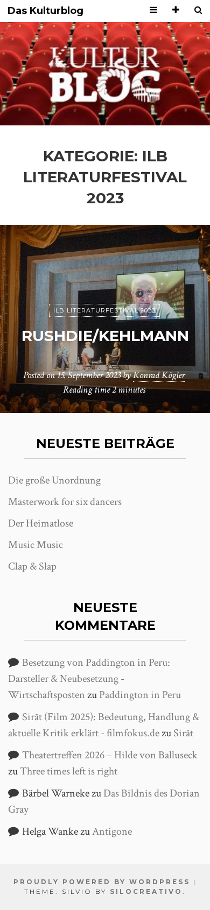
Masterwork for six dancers (65, 502)
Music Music (35, 545)
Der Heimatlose (40, 523)
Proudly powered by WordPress (101, 882)
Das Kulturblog (45, 11)
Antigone (112, 831)
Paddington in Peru (140, 695)
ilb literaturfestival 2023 (104, 310)
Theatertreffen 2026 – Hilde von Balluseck (110, 755)
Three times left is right (68, 771)
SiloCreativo (146, 891)
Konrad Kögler (159, 375)
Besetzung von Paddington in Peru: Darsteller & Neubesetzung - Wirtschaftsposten (89, 679)
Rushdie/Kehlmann (105, 335)
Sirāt (183, 733)
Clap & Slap (32, 566)
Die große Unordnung (54, 480)
